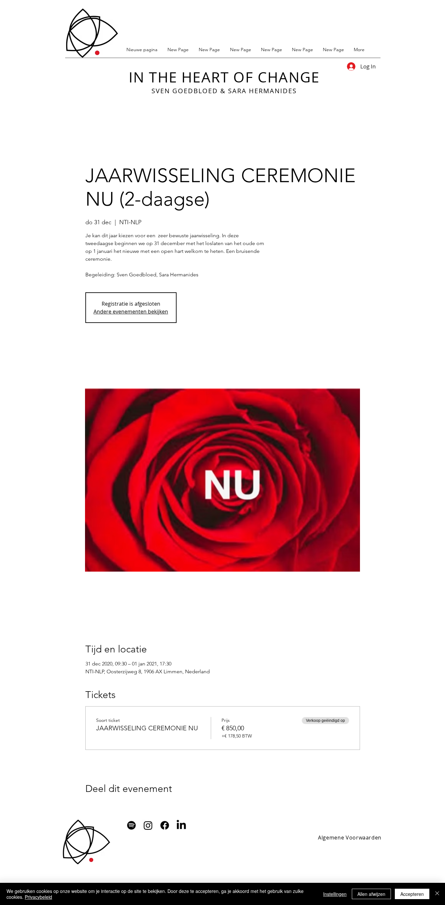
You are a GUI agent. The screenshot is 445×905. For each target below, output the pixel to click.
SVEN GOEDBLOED (184, 90)
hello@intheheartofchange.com (171, 854)
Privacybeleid (38, 897)
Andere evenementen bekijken (130, 311)
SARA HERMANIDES (262, 90)
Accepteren (412, 894)
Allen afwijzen (371, 894)
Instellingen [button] (335, 894)
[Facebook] (164, 825)
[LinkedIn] (181, 825)
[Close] (437, 894)
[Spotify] (131, 825)
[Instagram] (148, 825)
